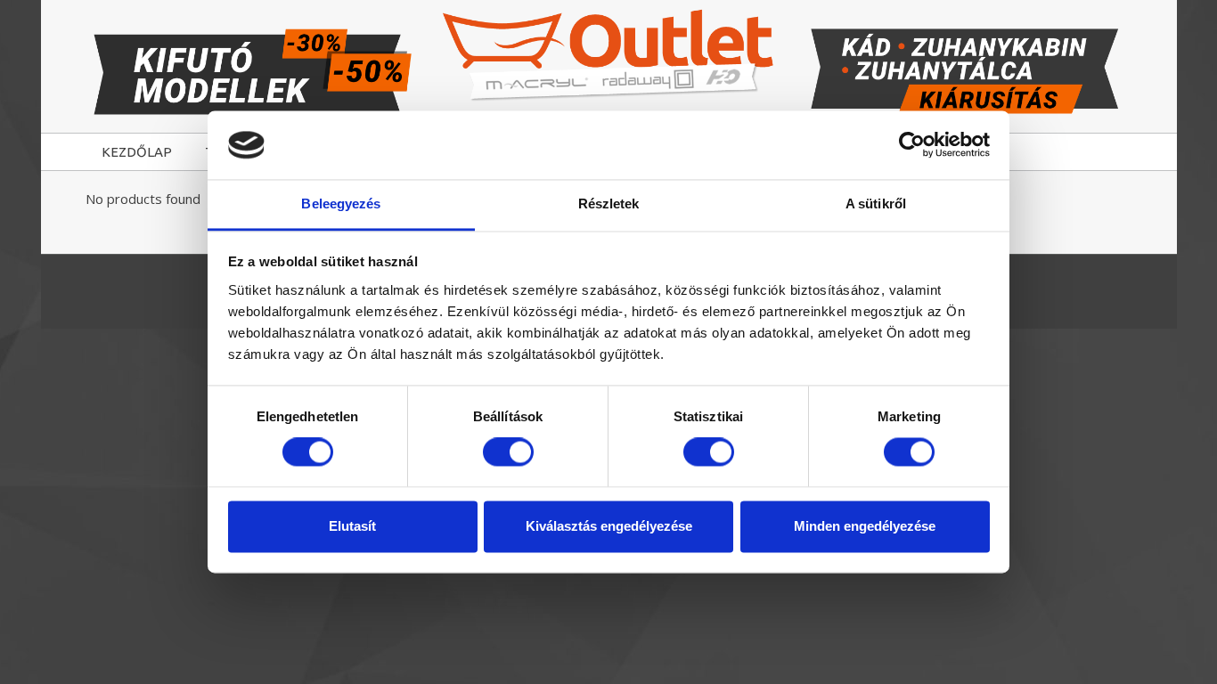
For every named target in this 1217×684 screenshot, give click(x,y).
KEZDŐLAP (137, 151)
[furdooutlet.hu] (609, 55)
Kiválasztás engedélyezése (609, 525)
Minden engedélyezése (864, 525)
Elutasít (352, 525)
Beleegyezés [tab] (340, 203)
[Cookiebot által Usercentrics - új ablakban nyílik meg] (912, 145)
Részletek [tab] (609, 203)
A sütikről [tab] (875, 203)
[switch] (508, 452)
